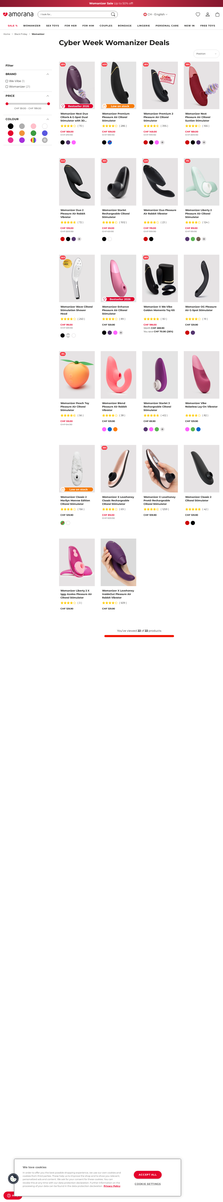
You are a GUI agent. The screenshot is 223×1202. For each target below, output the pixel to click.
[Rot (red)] (10, 133)
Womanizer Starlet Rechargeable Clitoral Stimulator (116, 214)
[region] (97, 1177)
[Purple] (68, 142)
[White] (45, 126)
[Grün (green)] (33, 133)
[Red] (146, 142)
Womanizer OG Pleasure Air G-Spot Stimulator (201, 308)
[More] (162, 142)
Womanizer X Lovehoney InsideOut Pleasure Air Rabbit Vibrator (118, 594)
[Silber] (45, 140)
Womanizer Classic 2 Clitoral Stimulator (198, 498)
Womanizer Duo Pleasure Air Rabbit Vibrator (160, 212)
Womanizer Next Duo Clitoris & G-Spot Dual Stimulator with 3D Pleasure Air (74, 117)
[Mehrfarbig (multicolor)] (33, 140)
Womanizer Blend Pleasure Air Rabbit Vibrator (114, 407)
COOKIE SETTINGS (148, 1183)
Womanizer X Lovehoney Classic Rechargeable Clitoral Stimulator (118, 500)
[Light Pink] (33, 126)
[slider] (7, 103)
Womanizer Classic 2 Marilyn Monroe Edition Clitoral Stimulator (75, 500)
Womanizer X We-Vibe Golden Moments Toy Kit (159, 308)
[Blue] (110, 142)
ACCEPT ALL (148, 1174)
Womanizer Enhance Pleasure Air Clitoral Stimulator (115, 310)
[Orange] (22, 133)
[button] (13, 1178)
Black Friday (20, 34)
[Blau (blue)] (45, 133)
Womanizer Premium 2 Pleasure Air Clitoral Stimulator (158, 117)
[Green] (193, 239)
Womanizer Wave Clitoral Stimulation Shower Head (76, 310)
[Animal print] (198, 239)
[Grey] (22, 126)
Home (6, 34)
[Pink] (10, 140)
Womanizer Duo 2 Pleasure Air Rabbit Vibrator (72, 214)
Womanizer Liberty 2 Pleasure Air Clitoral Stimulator (198, 214)
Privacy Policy (112, 1186)
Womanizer (38, 34)
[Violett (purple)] (22, 140)
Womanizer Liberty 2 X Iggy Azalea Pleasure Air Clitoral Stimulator (76, 594)
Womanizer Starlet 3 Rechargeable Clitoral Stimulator (157, 407)
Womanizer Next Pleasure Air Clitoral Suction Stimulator (197, 117)
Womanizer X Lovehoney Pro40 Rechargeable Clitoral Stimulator (159, 500)
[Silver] (68, 335)
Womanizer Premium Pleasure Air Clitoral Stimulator (116, 117)
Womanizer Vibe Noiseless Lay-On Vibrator (201, 405)
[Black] (10, 126)
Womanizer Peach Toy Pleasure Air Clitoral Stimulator (74, 407)
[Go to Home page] (18, 14)
